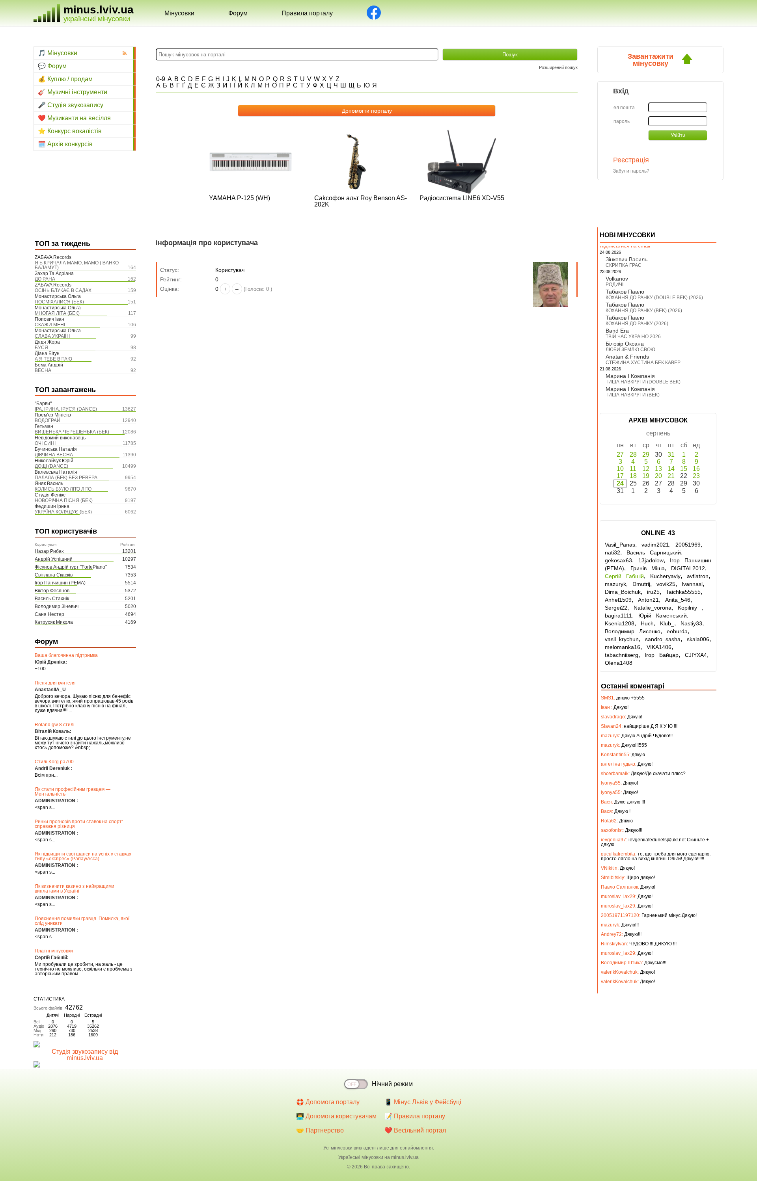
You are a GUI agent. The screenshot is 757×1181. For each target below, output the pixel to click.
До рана (45, 279)
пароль (621, 121)
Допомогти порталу (367, 111)
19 (645, 475)
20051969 (688, 544)
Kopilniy (690, 607)
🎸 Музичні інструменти (72, 92)
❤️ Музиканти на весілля (74, 118)
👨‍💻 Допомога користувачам (336, 1116)
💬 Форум (52, 66)
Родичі (614, 284)
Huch (647, 623)
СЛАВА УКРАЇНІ (52, 336)
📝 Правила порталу (414, 1116)
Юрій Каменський (662, 615)
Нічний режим (392, 1084)
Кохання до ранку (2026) (637, 323)
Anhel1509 (618, 600)
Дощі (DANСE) (51, 466)
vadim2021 (655, 544)
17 (620, 475)
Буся (41, 347)
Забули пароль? (631, 171)
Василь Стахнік (52, 598)
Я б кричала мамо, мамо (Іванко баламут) (77, 265)
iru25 (653, 592)
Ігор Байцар (662, 655)
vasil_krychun (622, 639)
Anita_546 (677, 600)
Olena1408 (618, 663)
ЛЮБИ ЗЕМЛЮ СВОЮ (630, 349)
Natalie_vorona (652, 607)
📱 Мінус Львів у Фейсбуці (422, 1102)
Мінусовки (179, 13)
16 (696, 468)
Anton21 (648, 600)
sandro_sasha (663, 639)
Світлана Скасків (54, 575)
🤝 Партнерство (320, 1130)
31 (671, 454)
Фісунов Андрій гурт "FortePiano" (71, 567)
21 (671, 475)
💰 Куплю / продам (65, 79)
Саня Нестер (49, 614)
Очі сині (45, 443)
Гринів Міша (647, 568)
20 (658, 475)
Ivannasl (692, 584)
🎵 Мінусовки (57, 53)
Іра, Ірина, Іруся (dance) (66, 409)
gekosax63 (618, 560)
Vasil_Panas (620, 544)
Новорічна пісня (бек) (64, 500)
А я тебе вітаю (53, 359)
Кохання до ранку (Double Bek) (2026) (654, 297)
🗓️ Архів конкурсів (65, 144)
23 (696, 475)
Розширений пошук (558, 67)
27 (620, 454)
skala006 (698, 639)
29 (645, 454)
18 (633, 475)
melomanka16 (622, 647)
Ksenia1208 (619, 623)
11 (633, 468)
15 (683, 468)
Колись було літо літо (63, 489)
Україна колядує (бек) (63, 512)
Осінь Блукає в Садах (63, 290)
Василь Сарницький (653, 552)
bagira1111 (618, 615)
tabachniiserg (621, 655)
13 (658, 468)
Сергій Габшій (624, 576)
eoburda (677, 631)
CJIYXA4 (696, 655)
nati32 (612, 552)
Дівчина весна (54, 455)
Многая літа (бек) (57, 313)
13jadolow (651, 560)
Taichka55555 (683, 592)
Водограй (47, 420)
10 (620, 468)
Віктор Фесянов (52, 590)
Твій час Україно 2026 (633, 336)
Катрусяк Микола (54, 622)
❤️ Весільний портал (415, 1130)
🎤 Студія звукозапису (70, 105)
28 (633, 454)
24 (620, 483)
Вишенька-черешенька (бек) (72, 432)
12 (645, 468)
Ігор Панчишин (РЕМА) (60, 583)
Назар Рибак (49, 551)
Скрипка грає (623, 265)
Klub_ (667, 623)
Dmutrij (641, 584)
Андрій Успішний (54, 559)
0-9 (160, 79)
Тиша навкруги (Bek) (633, 395)
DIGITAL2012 (688, 568)
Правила (307, 13)
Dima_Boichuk (623, 592)
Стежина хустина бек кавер (643, 362)
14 (671, 468)
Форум (238, 13)
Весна (43, 370)
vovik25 (665, 584)
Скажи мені (50, 324)
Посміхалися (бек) (59, 302)
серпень (658, 433)
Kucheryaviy (665, 576)
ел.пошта (624, 107)
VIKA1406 (659, 647)
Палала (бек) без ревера (66, 477)
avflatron (698, 576)
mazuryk (615, 584)
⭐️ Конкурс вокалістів (70, 131)
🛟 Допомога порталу (328, 1102)
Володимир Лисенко (632, 631)
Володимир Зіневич (56, 606)
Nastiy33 (691, 623)
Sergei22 (616, 607)
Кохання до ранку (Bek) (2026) (644, 310)
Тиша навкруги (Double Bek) (643, 382)
